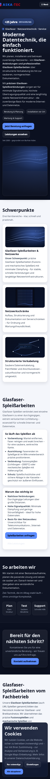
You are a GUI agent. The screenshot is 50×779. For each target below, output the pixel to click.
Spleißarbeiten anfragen (21, 535)
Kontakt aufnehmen (25, 661)
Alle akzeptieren (14, 772)
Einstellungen (33, 764)
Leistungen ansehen (16, 134)
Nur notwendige (14, 764)
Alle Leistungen (16, 543)
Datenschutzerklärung (28, 758)
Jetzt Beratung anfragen (18, 126)
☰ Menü (44, 4)
